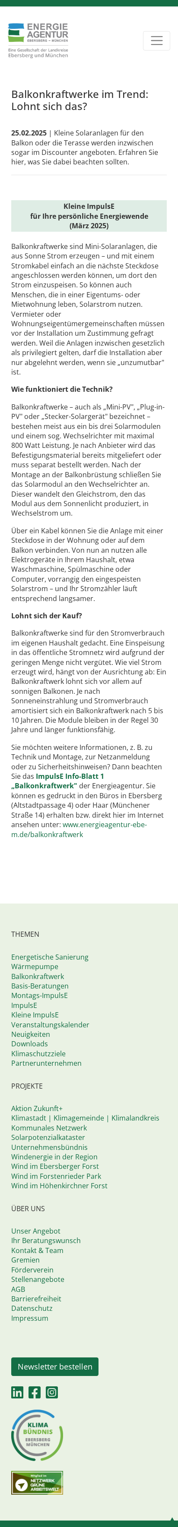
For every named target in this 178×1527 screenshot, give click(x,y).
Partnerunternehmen (46, 1063)
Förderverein (32, 1270)
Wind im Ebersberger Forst (55, 1166)
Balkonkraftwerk (37, 976)
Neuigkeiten (30, 1034)
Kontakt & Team (37, 1250)
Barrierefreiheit (36, 1298)
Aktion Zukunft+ (37, 1108)
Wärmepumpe (34, 966)
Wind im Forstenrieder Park (56, 1176)
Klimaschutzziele (38, 1053)
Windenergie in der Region (54, 1157)
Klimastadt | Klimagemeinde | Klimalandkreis (85, 1118)
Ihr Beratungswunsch (46, 1240)
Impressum (29, 1318)
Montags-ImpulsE (39, 995)
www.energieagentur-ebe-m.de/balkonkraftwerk (79, 829)
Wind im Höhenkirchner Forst (59, 1185)
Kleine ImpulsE (35, 1015)
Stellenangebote (37, 1279)
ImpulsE (24, 1005)
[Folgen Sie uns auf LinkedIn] (17, 1395)
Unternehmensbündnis (49, 1147)
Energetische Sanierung (50, 957)
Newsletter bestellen (55, 1366)
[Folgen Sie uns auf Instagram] (52, 1395)
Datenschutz (32, 1308)
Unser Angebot (35, 1231)
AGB (18, 1289)
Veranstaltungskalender (50, 1025)
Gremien (25, 1260)
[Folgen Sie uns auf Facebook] (35, 1395)
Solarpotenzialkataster (48, 1137)
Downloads (29, 1043)
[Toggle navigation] (156, 40)
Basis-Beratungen (40, 986)
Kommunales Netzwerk (49, 1128)
